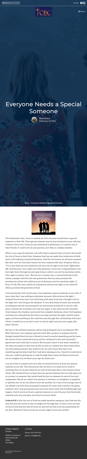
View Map (9, 443)
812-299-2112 (36, 433)
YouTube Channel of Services (13, 451)
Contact (76, 3)
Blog (27, 203)
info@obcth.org (36, 436)
